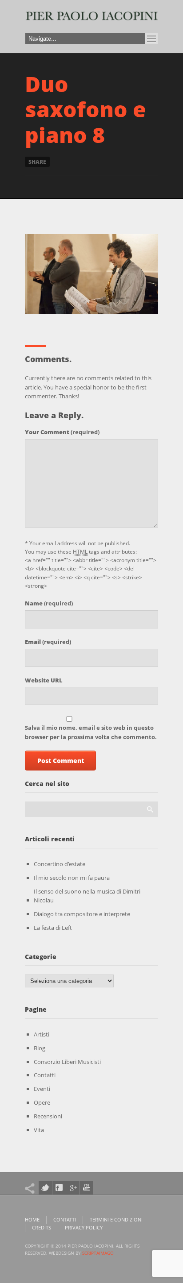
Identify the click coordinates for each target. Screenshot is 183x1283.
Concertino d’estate (59, 864)
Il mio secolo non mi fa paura (72, 878)
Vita (39, 1130)
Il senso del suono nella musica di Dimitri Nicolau (87, 896)
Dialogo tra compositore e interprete (82, 914)
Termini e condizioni (116, 1219)
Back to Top (156, 26)
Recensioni (48, 1116)
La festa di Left (53, 928)
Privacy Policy (84, 1227)
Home (32, 1219)
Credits (41, 1227)
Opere (42, 1102)
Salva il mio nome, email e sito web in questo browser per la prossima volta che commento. (91, 732)
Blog (39, 1048)
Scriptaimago (98, 1253)
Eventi (42, 1089)
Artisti (41, 1034)
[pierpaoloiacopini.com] (91, 19)
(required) (62, 432)
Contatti (45, 1075)
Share (37, 162)
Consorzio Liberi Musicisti (67, 1062)
